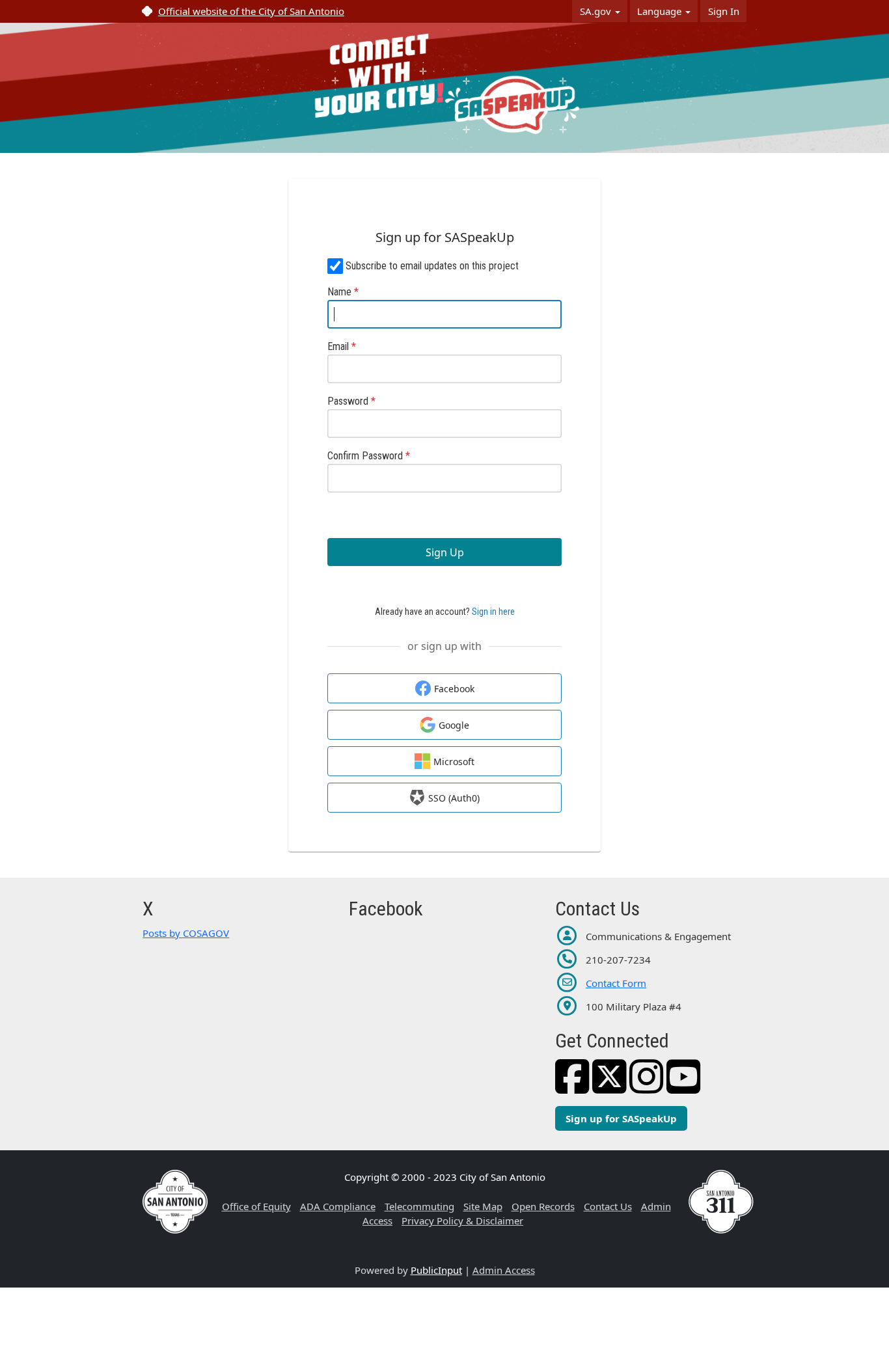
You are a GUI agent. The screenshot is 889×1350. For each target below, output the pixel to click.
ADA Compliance (338, 1206)
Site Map (482, 1206)
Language (660, 11)
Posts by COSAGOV (186, 932)
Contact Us (608, 1206)
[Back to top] (802, 1304)
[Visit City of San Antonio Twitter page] (609, 1087)
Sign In (723, 11)
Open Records (543, 1206)
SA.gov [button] (597, 11)
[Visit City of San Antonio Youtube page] (683, 1087)
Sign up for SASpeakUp (621, 1118)
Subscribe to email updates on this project (432, 266)
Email (341, 346)
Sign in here (493, 611)
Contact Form (616, 983)
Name (343, 292)
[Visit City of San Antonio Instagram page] (646, 1087)
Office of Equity (256, 1206)
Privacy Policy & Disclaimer (462, 1220)
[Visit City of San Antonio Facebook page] (572, 1087)
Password (351, 401)
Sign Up (445, 552)
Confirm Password (368, 456)
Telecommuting (419, 1206)
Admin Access (503, 1269)
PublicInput (436, 1269)
